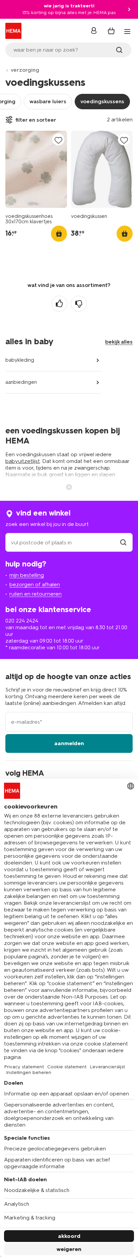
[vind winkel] (123, 542)
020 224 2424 (21, 620)
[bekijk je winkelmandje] (111, 31)
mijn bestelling (26, 575)
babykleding (19, 360)
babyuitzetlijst (22, 461)
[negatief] (79, 304)
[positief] (59, 304)
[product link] (36, 169)
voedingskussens (102, 101)
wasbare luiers (47, 101)
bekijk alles (119, 342)
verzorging (25, 70)
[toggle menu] (127, 31)
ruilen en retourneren (35, 594)
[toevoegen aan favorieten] (58, 140)
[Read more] (69, 486)
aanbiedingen (21, 382)
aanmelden (69, 743)
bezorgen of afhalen (34, 584)
